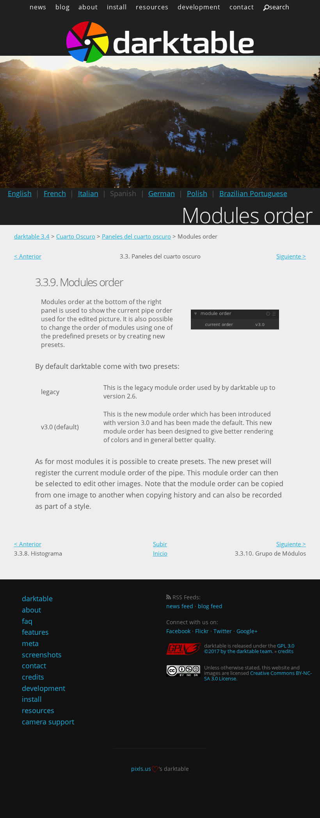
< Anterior (27, 256)
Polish (197, 193)
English (20, 193)
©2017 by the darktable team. (238, 651)
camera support (48, 721)
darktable (37, 598)
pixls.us (141, 768)
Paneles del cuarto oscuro (136, 236)
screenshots (42, 654)
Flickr (202, 631)
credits (33, 677)
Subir (160, 544)
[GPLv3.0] (185, 649)
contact (241, 7)
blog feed (210, 606)
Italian (88, 193)
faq (27, 621)
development (199, 7)
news (38, 7)
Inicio (160, 553)
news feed (179, 606)
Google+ (247, 631)
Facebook (178, 631)
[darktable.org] (160, 42)
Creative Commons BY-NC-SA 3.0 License (258, 675)
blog (62, 7)
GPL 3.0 (285, 645)
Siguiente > (291, 256)
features (35, 632)
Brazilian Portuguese (253, 193)
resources (152, 7)
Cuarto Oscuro (75, 236)
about (88, 7)
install (117, 7)
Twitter (222, 631)
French (55, 193)
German (161, 193)
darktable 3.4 (32, 236)
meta (30, 643)
